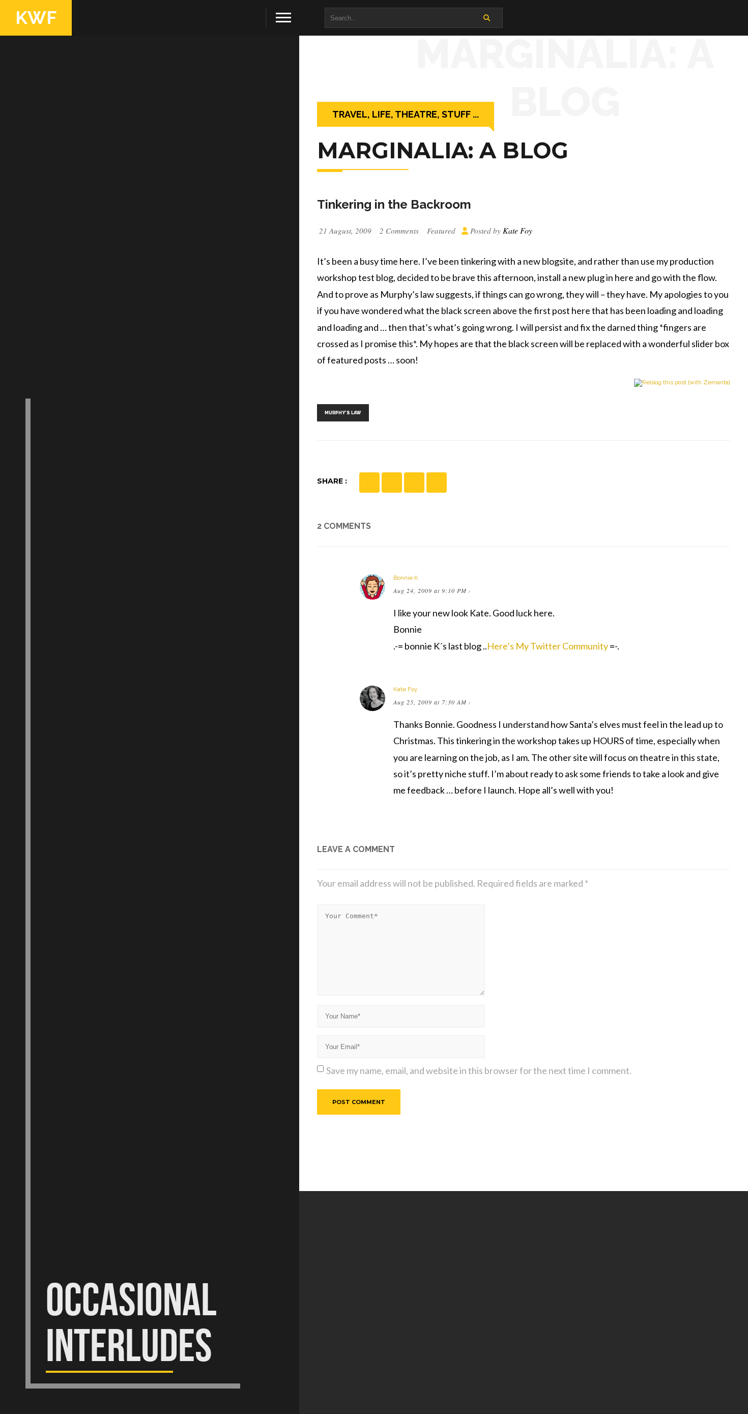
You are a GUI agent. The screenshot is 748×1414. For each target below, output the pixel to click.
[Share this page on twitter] (414, 482)
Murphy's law (343, 412)
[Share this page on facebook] (369, 482)
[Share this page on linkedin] (436, 482)
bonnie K (405, 577)
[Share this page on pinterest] (392, 482)
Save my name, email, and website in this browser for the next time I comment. (478, 1070)
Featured (441, 230)
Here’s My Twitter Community (547, 646)
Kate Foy (405, 689)
